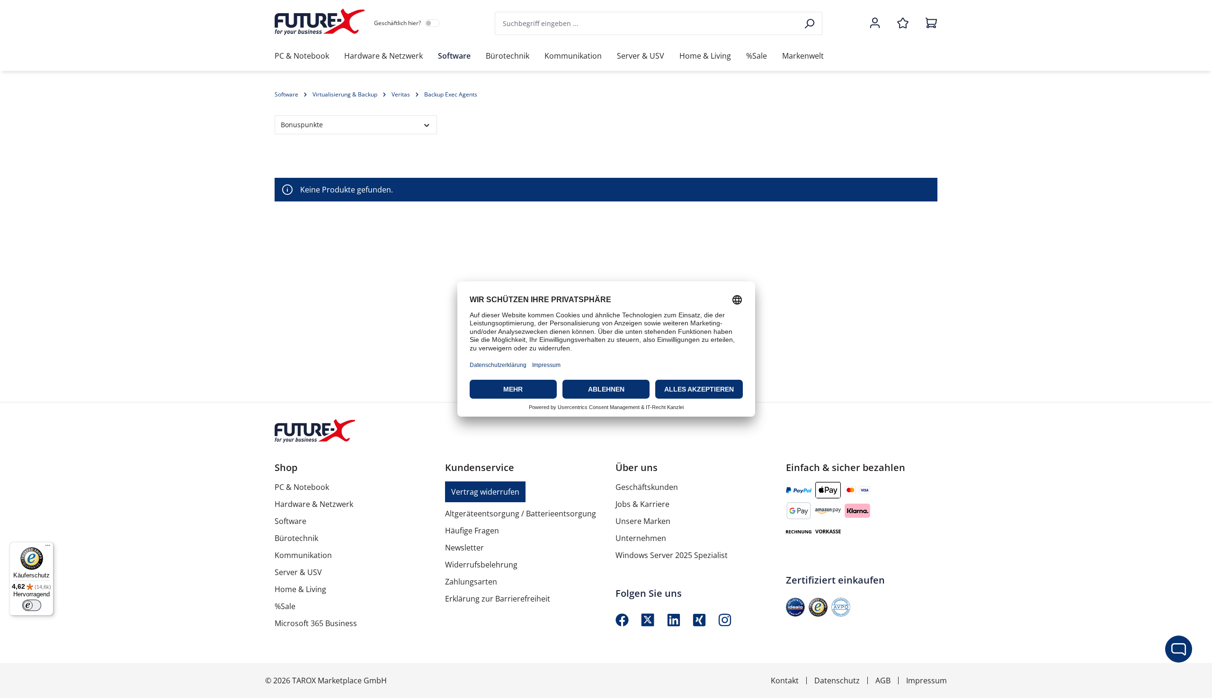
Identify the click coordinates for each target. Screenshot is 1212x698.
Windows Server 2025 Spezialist (671, 555)
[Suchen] (810, 23)
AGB (883, 680)
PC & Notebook (302, 487)
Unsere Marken (642, 521)
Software (290, 521)
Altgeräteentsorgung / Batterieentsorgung (520, 513)
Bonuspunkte (302, 124)
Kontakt (785, 680)
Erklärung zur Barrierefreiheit (497, 598)
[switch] (31, 605)
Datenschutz (837, 680)
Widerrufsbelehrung (481, 564)
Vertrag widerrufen (485, 492)
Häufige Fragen (472, 530)
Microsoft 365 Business (316, 623)
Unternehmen (640, 538)
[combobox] (647, 23)
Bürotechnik (296, 538)
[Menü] (47, 547)
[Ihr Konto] (875, 23)
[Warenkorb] (928, 23)
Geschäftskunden (646, 487)
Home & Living (300, 589)
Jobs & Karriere (642, 504)
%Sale (285, 606)
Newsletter (464, 547)
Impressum (926, 680)
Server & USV (298, 572)
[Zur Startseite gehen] (320, 22)
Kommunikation (303, 555)
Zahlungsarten (471, 581)
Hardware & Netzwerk (314, 504)
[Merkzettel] (902, 23)
